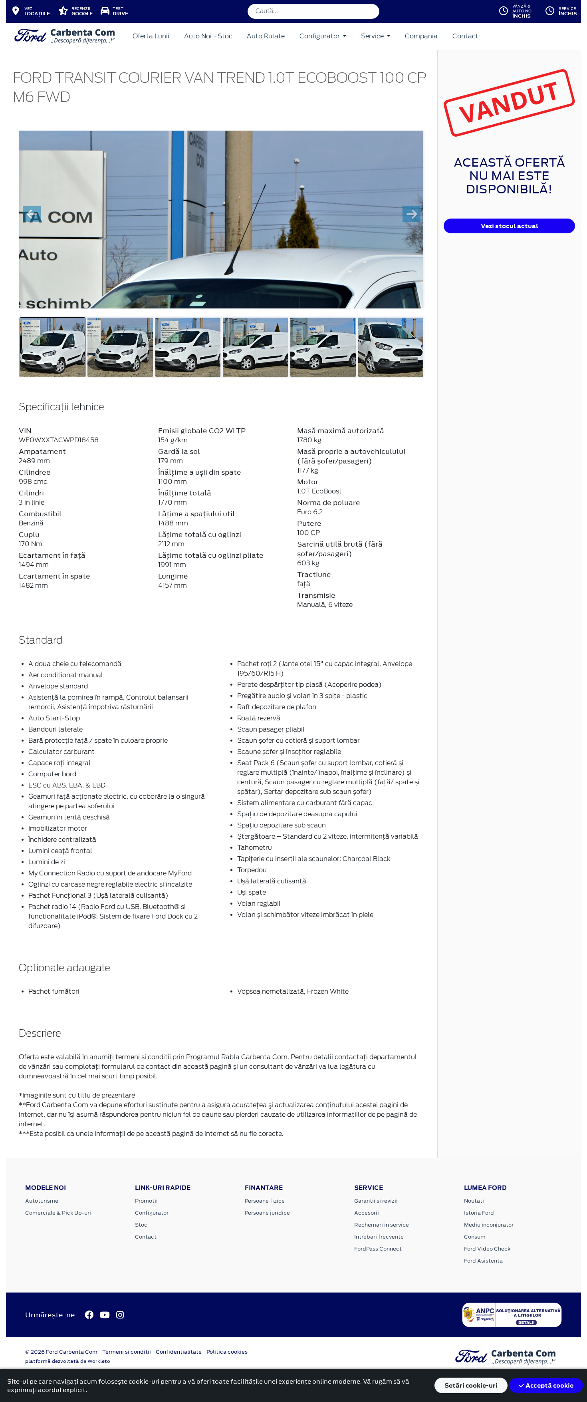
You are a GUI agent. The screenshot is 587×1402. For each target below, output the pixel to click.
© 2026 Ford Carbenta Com (61, 1352)
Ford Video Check (487, 1249)
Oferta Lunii (151, 36)
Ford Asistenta (483, 1261)
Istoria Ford (479, 1213)
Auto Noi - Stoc (208, 36)
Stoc (141, 1225)
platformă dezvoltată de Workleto (67, 1361)
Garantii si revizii (376, 1201)
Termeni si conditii (126, 1352)
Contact (465, 36)
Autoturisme (41, 1201)
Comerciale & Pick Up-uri (58, 1213)
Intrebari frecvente (379, 1237)
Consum (475, 1237)
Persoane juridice (267, 1213)
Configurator (320, 36)
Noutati (474, 1201)
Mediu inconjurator (489, 1225)
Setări (471, 1385)
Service (373, 36)
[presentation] (32, 214)
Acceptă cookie (548, 1385)
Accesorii (366, 1213)
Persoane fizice (265, 1201)
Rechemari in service (381, 1225)
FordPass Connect (378, 1249)
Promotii (146, 1201)
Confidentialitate (179, 1352)
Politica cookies (227, 1352)
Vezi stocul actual (509, 226)
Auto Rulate (266, 36)
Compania (421, 36)
